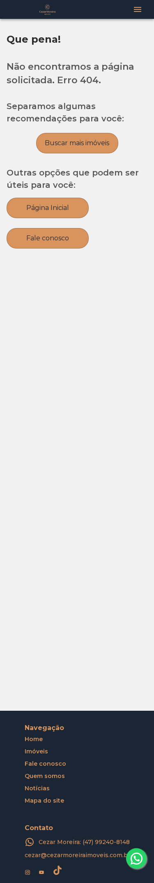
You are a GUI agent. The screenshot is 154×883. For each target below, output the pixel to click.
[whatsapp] (136, 858)
